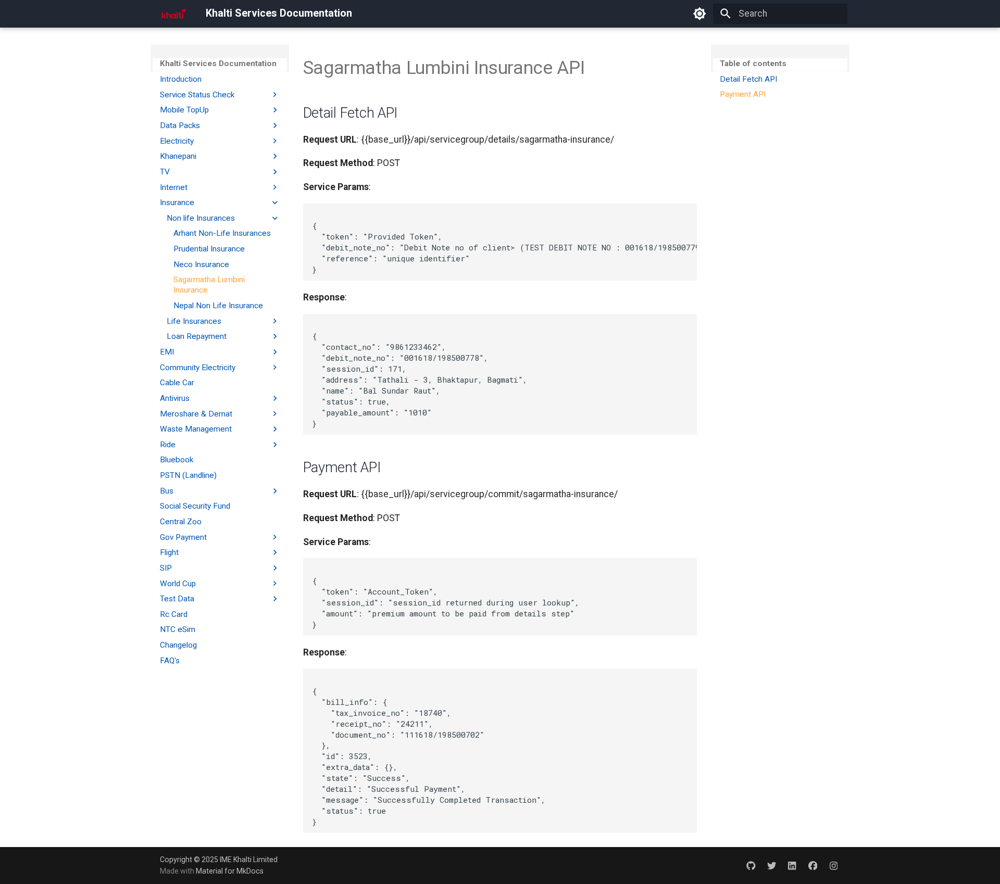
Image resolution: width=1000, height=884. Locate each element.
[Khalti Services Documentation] (173, 13)
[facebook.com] (813, 865)
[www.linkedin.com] (792, 865)
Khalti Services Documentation (218, 63)
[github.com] (751, 865)
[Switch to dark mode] (699, 13)
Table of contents (753, 63)
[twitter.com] (771, 865)
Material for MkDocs (230, 871)
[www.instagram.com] (833, 865)
